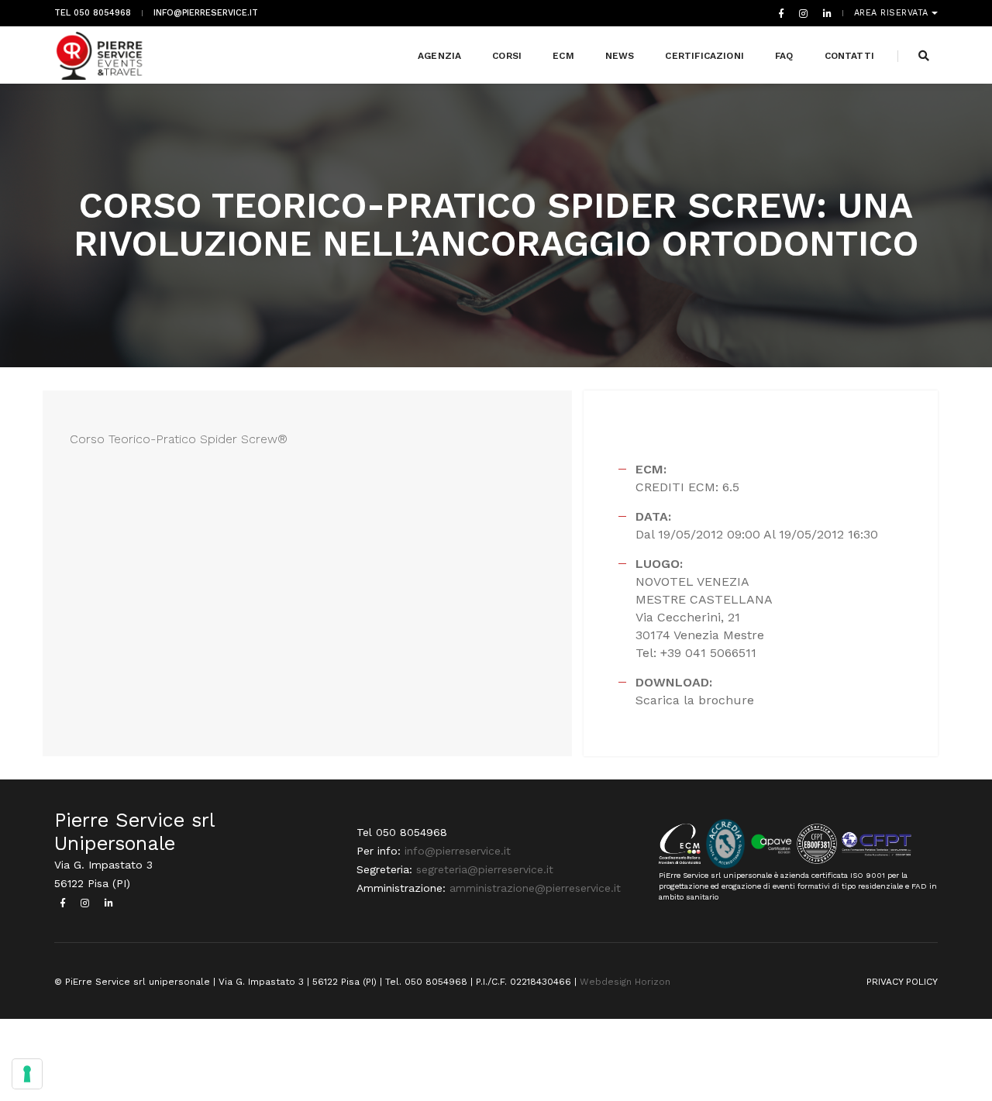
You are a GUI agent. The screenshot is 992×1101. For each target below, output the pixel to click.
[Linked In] (824, 13)
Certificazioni (704, 55)
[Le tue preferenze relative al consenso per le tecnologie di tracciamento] (27, 1074)
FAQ (784, 55)
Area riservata (893, 14)
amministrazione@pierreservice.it (535, 888)
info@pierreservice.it (205, 14)
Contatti (849, 55)
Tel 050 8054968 (92, 14)
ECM (563, 55)
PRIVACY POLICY (902, 981)
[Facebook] (781, 13)
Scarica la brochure (695, 700)
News (620, 55)
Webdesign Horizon (625, 981)
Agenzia (439, 55)
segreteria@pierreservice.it (484, 869)
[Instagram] (803, 13)
